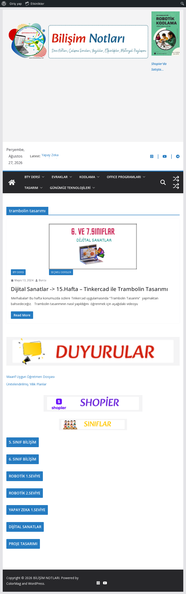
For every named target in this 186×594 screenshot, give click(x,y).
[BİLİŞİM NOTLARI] (11, 182)
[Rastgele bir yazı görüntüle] (176, 178)
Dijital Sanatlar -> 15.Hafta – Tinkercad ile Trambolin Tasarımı (89, 289)
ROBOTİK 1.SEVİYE (24, 476)
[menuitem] (4, 3)
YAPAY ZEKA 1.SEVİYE (27, 509)
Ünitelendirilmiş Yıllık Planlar (26, 384)
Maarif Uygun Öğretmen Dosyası (30, 377)
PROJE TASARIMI (23, 543)
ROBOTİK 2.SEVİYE (24, 493)
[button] (42, 177)
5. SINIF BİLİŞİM (22, 442)
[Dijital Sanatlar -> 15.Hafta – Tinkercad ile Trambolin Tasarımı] (93, 246)
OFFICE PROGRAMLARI (124, 177)
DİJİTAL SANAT (37, 272)
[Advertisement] (92, 106)
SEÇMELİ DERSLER (61, 272)
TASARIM (31, 188)
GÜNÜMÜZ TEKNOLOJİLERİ (70, 188)
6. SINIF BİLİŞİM (22, 459)
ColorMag (13, 583)
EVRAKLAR (60, 177)
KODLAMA (87, 177)
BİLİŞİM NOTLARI (46, 578)
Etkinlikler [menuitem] (37, 3)
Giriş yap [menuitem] (16, 3)
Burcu (42, 280)
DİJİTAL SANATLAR (25, 526)
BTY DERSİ (32, 177)
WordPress (36, 583)
